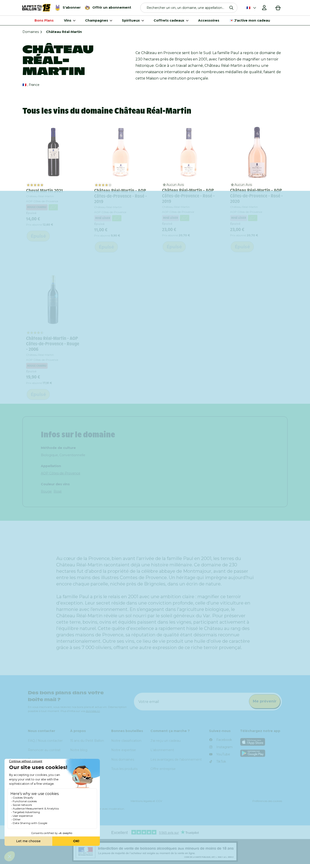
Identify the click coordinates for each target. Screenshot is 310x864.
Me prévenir (264, 701)
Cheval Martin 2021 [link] (44, 190)
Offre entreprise (163, 769)
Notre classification (126, 741)
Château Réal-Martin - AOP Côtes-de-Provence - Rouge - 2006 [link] (52, 344)
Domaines (30, 32)
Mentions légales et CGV (146, 801)
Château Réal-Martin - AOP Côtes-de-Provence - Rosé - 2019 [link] (120, 196)
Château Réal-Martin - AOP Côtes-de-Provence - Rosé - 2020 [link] (256, 196)
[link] (53, 152)
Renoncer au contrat (44, 750)
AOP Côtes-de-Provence (60, 473)
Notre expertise (123, 750)
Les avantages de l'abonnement (176, 759)
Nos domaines (122, 759)
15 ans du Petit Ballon (87, 741)
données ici (93, 711)
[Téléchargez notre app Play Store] (261, 753)
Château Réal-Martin (40, 196)
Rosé (58, 491)
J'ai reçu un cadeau (165, 741)
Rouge (46, 491)
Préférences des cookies (267, 801)
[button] (189, 8)
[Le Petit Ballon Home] (36, 7)
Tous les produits (124, 769)
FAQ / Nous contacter (45, 741)
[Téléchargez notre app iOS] (261, 742)
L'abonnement (162, 750)
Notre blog (78, 750)
